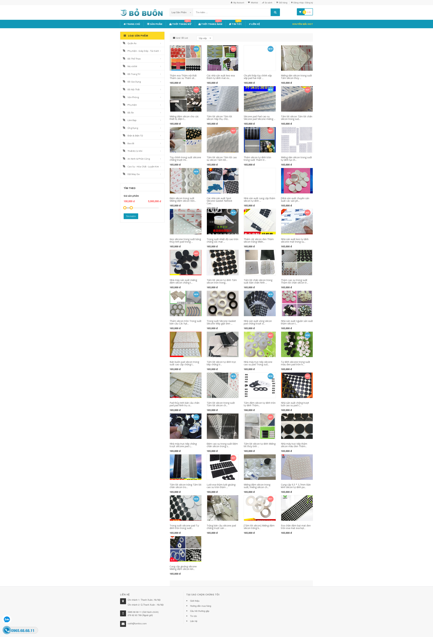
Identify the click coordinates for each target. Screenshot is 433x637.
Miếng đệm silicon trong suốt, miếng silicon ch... (257, 486)
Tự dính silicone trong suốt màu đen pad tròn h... (295, 363)
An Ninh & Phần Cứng (139, 158)
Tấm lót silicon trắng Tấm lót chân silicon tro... (185, 486)
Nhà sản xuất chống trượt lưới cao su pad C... (295, 404)
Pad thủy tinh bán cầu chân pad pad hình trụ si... (184, 404)
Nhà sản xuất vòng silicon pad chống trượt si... (258, 322)
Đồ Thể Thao (134, 58)
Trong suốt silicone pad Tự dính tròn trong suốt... (184, 527)
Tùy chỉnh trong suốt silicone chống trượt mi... (185, 158)
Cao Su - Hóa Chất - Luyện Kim (143, 166)
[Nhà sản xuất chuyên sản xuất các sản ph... (295, 199)
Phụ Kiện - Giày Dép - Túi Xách (143, 50)
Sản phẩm (155, 24)
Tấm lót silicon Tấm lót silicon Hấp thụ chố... (219, 118)
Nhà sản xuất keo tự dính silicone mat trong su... (295, 240)
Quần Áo (132, 43)
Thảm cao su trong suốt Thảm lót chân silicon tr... (294, 281)
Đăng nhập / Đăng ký (303, 2)
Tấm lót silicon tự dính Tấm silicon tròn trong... (222, 281)
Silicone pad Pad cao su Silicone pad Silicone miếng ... (259, 118)
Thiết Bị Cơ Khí (135, 150)
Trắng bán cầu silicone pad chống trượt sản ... (221, 527)
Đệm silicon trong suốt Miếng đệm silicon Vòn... (183, 199)
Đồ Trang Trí (134, 74)
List (186, 37)
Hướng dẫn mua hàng (200, 605)
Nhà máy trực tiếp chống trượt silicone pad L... (183, 445)
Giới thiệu (194, 600)
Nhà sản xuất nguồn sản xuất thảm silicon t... (297, 322)
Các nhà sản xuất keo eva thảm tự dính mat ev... (221, 77)
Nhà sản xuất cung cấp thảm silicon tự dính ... (259, 199)
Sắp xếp (203, 38)
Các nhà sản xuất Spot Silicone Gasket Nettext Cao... (219, 201)
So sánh (268, 2)
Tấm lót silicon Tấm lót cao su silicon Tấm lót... (222, 158)
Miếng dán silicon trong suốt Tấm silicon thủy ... (296, 77)
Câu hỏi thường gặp (199, 610)
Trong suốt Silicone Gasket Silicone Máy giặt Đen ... (221, 322)
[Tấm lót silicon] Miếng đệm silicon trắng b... (259, 527)
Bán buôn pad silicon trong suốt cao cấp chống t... (184, 363)
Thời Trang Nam (211, 23)
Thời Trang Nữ (181, 23)
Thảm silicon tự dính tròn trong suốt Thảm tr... (257, 158)
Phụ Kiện (132, 104)
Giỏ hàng (283, 2)
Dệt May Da (134, 174)
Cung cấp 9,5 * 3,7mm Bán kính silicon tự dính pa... (296, 486)
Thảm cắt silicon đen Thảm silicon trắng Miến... (259, 240)
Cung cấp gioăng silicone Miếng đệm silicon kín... (183, 568)
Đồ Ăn (131, 112)
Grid (178, 37)
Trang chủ (133, 24)
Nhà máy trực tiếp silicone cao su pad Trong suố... (258, 363)
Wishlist (254, 2)
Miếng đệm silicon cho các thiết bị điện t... (184, 118)
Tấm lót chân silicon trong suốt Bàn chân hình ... (258, 281)
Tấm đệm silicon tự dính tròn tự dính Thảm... (260, 404)
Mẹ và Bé (132, 66)
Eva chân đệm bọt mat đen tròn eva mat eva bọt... (296, 527)
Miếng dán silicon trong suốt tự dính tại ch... (296, 158)
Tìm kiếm (131, 216)
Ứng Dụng (133, 127)
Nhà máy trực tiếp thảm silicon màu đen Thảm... (294, 445)
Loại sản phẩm (179, 12)
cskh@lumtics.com (137, 623)
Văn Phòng (133, 97)
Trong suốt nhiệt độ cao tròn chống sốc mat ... (222, 240)
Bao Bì (131, 143)
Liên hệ (255, 24)
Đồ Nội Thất (134, 89)
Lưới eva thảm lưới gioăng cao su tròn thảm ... (221, 486)
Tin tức (236, 23)
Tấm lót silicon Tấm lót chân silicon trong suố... (296, 118)
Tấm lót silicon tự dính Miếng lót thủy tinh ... (260, 445)
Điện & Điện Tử (135, 135)
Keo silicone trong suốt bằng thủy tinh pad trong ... (185, 240)
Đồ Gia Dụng (134, 81)
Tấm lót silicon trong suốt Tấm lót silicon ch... (221, 404)
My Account (238, 2)
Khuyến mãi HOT (302, 24)
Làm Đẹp (132, 120)
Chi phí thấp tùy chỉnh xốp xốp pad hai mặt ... (258, 77)
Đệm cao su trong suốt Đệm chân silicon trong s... (222, 445)
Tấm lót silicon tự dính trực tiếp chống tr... (221, 363)
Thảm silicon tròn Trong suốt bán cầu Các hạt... (185, 322)
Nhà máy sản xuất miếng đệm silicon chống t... (183, 281)
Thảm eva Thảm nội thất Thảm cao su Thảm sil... (183, 77)
